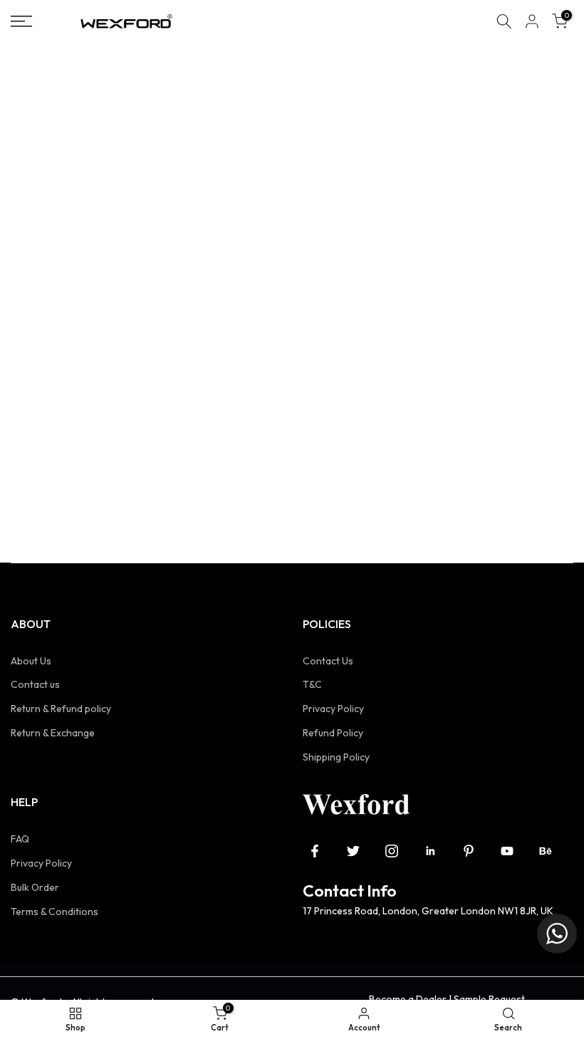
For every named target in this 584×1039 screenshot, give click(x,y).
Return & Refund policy (61, 708)
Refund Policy (333, 732)
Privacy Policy (333, 708)
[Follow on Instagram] (392, 851)
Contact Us (328, 660)
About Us (31, 660)
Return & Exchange (53, 732)
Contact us (35, 684)
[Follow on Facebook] (315, 851)
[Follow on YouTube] (507, 851)
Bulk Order (35, 887)
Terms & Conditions (54, 911)
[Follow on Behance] (545, 851)
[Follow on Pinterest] (469, 851)
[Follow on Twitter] (353, 851)
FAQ (20, 838)
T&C (312, 684)
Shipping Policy (336, 757)
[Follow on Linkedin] (430, 851)
